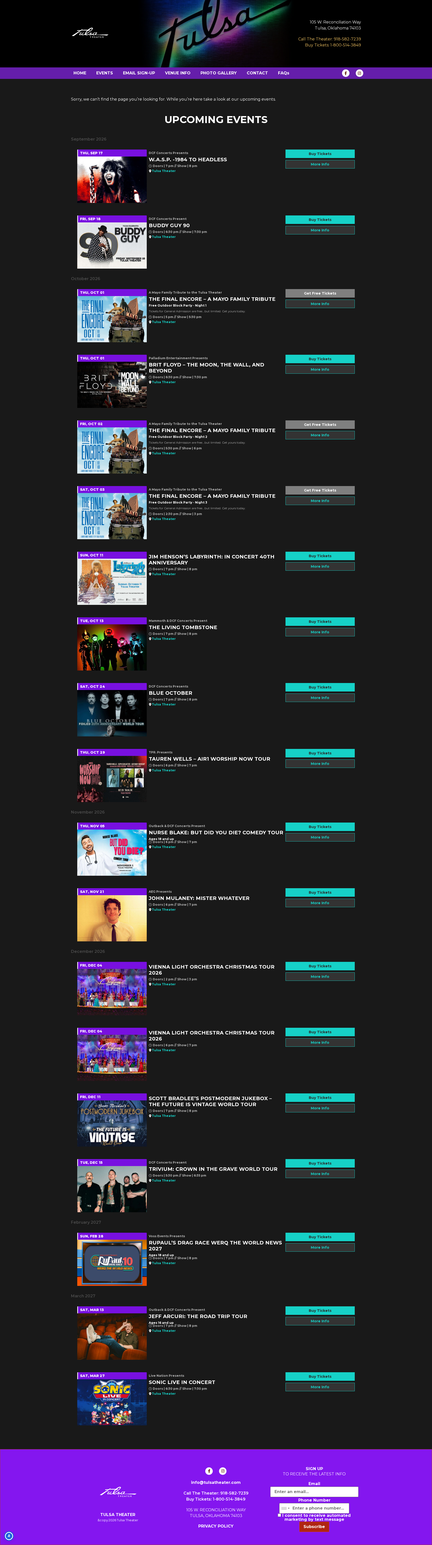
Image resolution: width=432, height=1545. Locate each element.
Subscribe (314, 1526)
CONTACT (257, 73)
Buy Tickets (320, 154)
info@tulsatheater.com (216, 1482)
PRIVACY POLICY (216, 1526)
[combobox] (285, 1508)
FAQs (283, 73)
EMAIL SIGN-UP (139, 73)
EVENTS (104, 73)
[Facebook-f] (346, 73)
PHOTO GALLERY (218, 73)
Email (314, 1484)
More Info (320, 164)
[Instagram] (359, 73)
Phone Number (314, 1500)
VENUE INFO (177, 73)
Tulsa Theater (164, 171)
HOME (80, 73)
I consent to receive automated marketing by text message (316, 1518)
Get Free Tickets (320, 293)
